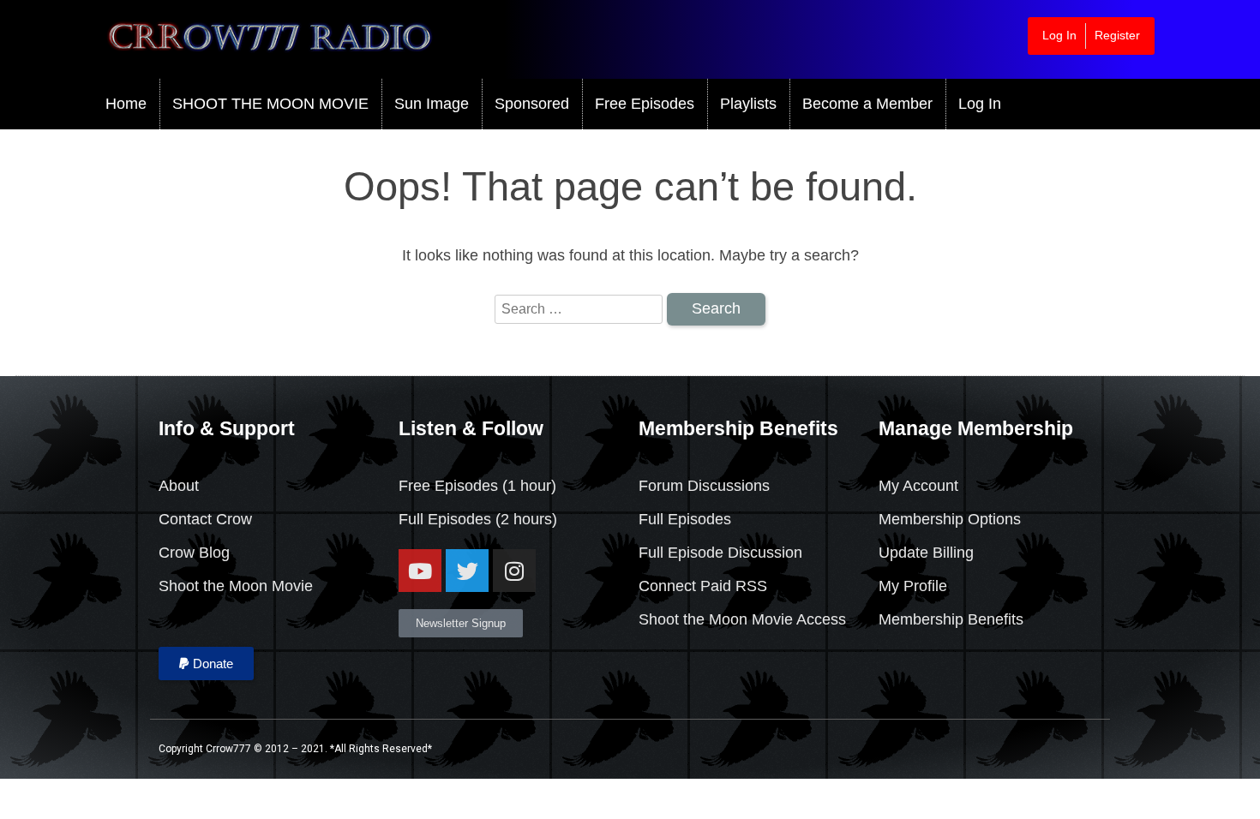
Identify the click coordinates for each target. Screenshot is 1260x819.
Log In (1059, 35)
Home (126, 103)
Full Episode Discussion (720, 552)
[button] (206, 663)
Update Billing (926, 552)
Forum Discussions (704, 485)
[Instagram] (514, 570)
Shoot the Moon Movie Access (742, 619)
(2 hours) (524, 519)
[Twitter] (467, 570)
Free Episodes (644, 103)
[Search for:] (581, 308)
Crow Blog (194, 552)
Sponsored (532, 103)
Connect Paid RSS (703, 586)
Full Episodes (445, 519)
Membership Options (950, 519)
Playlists (748, 103)
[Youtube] (420, 570)
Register (1117, 35)
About (179, 485)
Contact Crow (205, 519)
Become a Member (867, 103)
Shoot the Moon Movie (236, 586)
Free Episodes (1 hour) (477, 485)
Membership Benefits (951, 619)
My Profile (913, 586)
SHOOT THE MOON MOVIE (270, 103)
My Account (918, 485)
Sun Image (431, 103)
